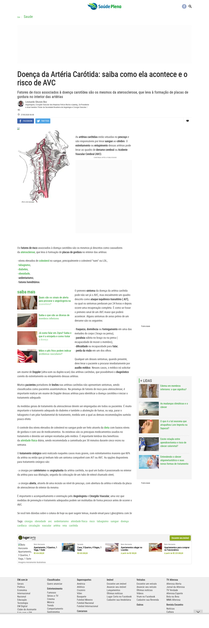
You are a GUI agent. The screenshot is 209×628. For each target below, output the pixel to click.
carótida (73, 525)
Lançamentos (113, 590)
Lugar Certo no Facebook (119, 596)
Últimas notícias (115, 593)
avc (50, 521)
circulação (34, 525)
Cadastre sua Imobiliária (119, 599)
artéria (56, 525)
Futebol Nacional (85, 603)
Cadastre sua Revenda (148, 599)
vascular (46, 525)
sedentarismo (61, 521)
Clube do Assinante (26, 609)
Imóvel (110, 579)
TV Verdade (172, 590)
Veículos (141, 579)
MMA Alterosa (173, 599)
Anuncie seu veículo (146, 587)
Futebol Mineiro (85, 599)
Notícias (170, 608)
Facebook (184, 6)
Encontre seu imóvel (180, 537)
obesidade (40, 521)
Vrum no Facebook (146, 596)
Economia (22, 590)
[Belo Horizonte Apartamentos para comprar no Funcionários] (155, 547)
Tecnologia (22, 603)
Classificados (53, 579)
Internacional (23, 593)
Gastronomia (53, 611)
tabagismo (102, 521)
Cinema (51, 599)
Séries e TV (52, 595)
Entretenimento (54, 588)
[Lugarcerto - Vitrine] (27, 539)
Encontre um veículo (147, 583)
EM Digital (22, 606)
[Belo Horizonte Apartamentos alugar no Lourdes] (112, 547)
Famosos (51, 592)
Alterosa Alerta (173, 583)
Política (21, 587)
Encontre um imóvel (116, 583)
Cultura (170, 611)
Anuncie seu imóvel (116, 587)
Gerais (20, 583)
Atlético (81, 587)
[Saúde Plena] (104, 6)
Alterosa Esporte (174, 593)
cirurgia (28, 521)
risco (92, 521)
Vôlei (79, 593)
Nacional (21, 596)
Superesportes (84, 579)
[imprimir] (187, 120)
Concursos (82, 611)
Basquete (81, 596)
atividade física (29, 440)
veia (64, 525)
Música (50, 602)
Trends (50, 605)
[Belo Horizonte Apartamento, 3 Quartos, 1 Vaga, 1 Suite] (25, 551)
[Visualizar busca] (190, 6)
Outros (140, 604)
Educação (22, 599)
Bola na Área (172, 596)
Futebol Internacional (87, 606)
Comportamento (55, 608)
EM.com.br (22, 579)
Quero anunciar (54, 583)
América (81, 583)
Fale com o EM (24, 612)
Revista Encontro (174, 604)
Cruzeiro (81, 590)
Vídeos (140, 593)
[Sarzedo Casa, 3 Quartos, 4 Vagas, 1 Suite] (68, 547)
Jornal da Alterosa (175, 587)
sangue (115, 521)
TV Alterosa (172, 579)
